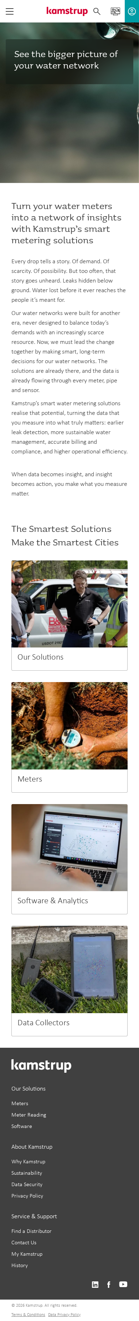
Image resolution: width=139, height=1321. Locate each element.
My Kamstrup (26, 1254)
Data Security (26, 1185)
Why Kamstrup (28, 1162)
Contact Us (23, 1243)
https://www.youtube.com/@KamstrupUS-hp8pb (123, 1284)
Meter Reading (28, 1115)
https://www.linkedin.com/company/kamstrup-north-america (95, 1284)
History (19, 1266)
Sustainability (26, 1173)
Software (21, 1126)
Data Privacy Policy (64, 1315)
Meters (19, 1104)
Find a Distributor (31, 1231)
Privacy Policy (27, 1196)
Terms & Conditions (28, 1315)
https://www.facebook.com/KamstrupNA (108, 1284)
